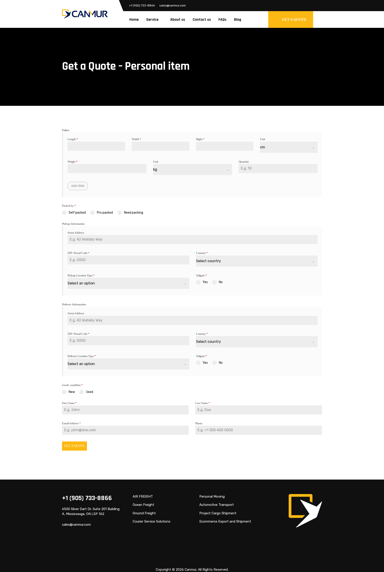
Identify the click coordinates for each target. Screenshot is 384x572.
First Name (69, 403)
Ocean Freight (143, 505)
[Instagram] (318, 6)
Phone (198, 423)
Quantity (244, 161)
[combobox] (289, 147)
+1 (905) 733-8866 (142, 5)
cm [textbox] (262, 147)
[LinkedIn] (310, 6)
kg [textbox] (155, 169)
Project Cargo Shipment (217, 513)
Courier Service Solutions (151, 521)
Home (134, 19)
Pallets (65, 130)
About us (177, 19)
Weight (73, 161)
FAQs (222, 19)
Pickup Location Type (81, 275)
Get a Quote (74, 445)
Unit (262, 139)
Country (202, 253)
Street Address (76, 232)
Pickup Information (73, 223)
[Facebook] (302, 6)
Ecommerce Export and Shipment (225, 521)
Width (136, 139)
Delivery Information (74, 304)
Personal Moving (212, 496)
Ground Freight (144, 513)
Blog (237, 19)
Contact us (202, 19)
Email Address (71, 423)
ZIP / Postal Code (78, 253)
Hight (200, 139)
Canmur (190, 570)
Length (73, 139)
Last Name (202, 403)
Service (152, 19)
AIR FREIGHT (143, 496)
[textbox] (252, 261)
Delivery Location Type (82, 356)
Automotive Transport (216, 505)
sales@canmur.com (172, 5)
